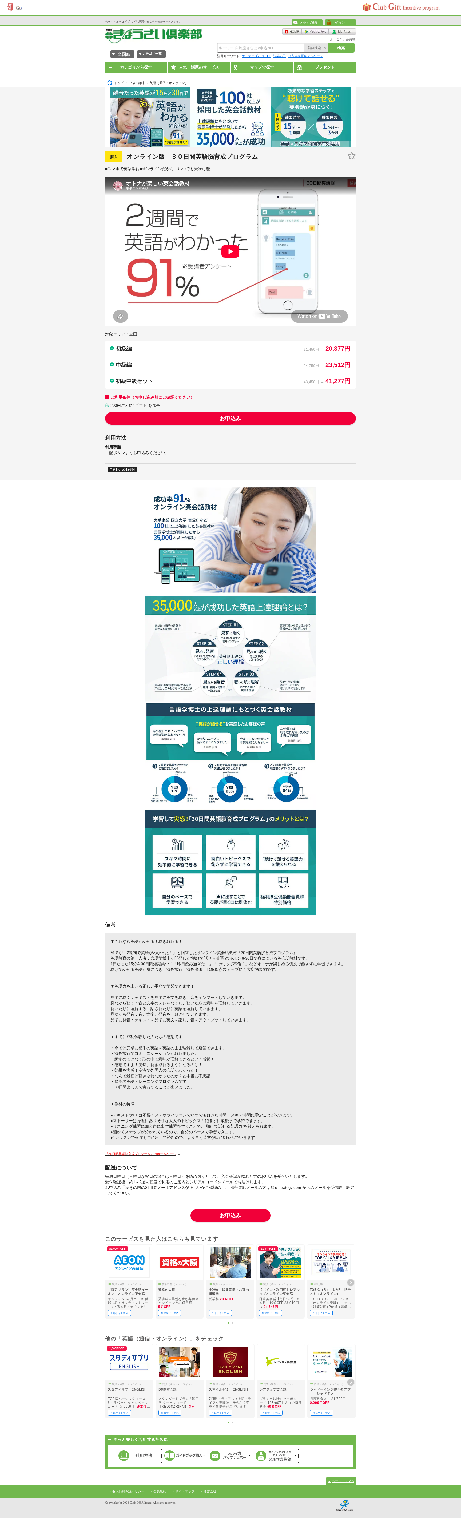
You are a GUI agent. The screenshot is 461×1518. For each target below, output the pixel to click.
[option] (129, 1281)
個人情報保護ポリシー (128, 1491)
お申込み (230, 418)
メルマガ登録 (308, 22)
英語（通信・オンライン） (169, 83)
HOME (292, 31)
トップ (119, 83)
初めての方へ (315, 31)
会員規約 (159, 1491)
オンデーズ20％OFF (256, 56)
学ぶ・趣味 (137, 83)
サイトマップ (184, 1491)
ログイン (339, 22)
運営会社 (210, 1491)
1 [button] (228, 1323)
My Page (342, 31)
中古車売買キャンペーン (305, 56)
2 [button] (232, 1323)
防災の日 (279, 56)
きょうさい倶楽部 (131, 21)
